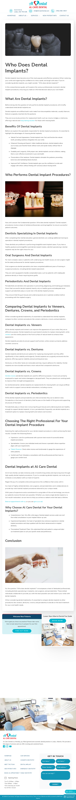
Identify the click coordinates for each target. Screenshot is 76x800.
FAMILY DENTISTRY (26, 773)
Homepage (11, 16)
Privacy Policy (29, 796)
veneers (8, 334)
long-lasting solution (27, 120)
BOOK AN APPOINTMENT (12, 773)
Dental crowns (10, 376)
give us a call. (38, 501)
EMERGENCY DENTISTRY (27, 769)
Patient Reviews (16, 449)
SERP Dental (60, 796)
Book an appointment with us (15, 501)
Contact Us (64, 16)
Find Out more (21, 631)
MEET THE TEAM (9, 764)
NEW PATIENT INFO (10, 769)
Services (34, 16)
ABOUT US (22, 16)
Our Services (25, 756)
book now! (57, 621)
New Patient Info (50, 16)
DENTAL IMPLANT (25, 764)
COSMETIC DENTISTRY (27, 760)
